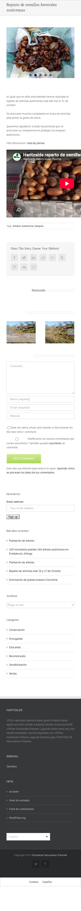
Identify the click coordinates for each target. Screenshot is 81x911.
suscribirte (55, 443)
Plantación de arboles (21, 540)
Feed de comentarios (21, 809)
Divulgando (16, 639)
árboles (17, 225)
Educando (15, 647)
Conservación (17, 630)
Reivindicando (17, 656)
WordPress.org (17, 818)
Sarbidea (11, 766)
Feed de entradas (19, 800)
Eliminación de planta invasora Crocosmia (33, 580)
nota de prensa (35, 143)
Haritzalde (39, 290)
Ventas (13, 673)
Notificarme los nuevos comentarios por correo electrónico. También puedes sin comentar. (40, 443)
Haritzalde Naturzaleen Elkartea (49, 855)
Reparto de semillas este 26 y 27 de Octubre (35, 571)
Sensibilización (18, 665)
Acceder (14, 791)
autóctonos (28, 225)
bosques (39, 225)
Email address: (15, 502)
